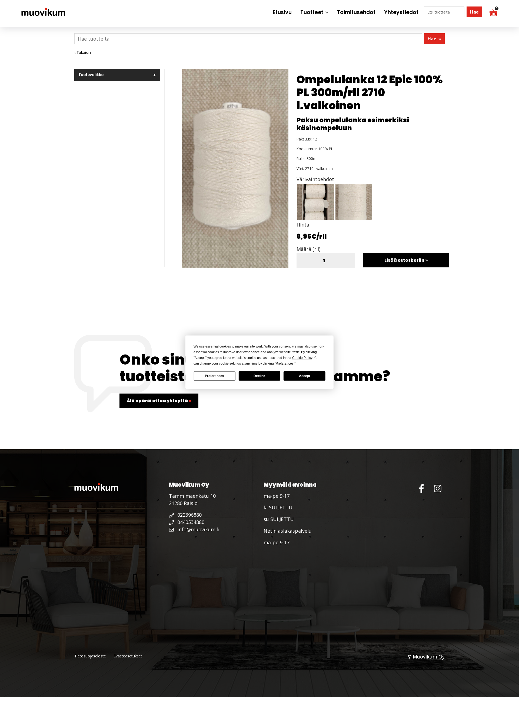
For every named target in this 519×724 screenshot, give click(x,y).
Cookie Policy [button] (302, 357)
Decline (259, 376)
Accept (304, 376)
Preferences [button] (285, 363)
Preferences (214, 376)
